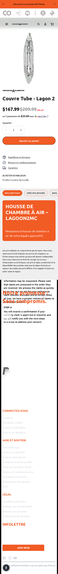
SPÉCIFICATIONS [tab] (36, 193)
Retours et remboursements (22, 162)
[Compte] (45, 24)
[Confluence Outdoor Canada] (7, 13)
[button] (25, 116)
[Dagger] (35, 13)
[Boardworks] (52, 13)
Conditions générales (14, 501)
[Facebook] (4, 558)
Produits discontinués (14, 457)
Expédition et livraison (19, 157)
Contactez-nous (11, 447)
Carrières (7, 417)
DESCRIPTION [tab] (12, 193)
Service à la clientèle (13, 452)
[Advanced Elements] (20, 24)
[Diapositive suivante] (54, 4)
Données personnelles (14, 511)
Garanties (13, 167)
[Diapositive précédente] (3, 4)
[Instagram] (10, 558)
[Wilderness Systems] (27, 13)
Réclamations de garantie (16, 481)
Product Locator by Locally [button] (15, 179)
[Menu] (6, 24)
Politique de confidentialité (17, 506)
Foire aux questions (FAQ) (16, 466)
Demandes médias (12, 422)
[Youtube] (15, 558)
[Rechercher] (38, 24)
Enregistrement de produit (17, 461)
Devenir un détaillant (14, 432)
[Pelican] (18, 13)
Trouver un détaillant (13, 427)
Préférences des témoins (16, 516)
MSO (5, 486)
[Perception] (43, 13)
